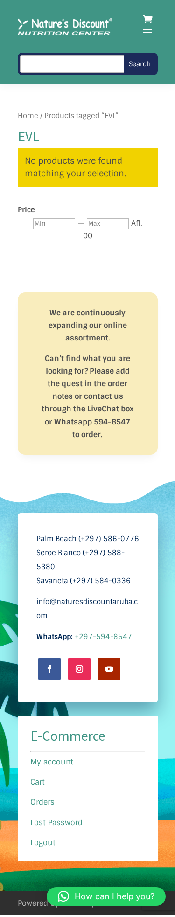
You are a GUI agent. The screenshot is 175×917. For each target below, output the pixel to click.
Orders (42, 802)
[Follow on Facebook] (49, 669)
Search (140, 64)
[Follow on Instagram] (79, 669)
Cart (37, 782)
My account (51, 762)
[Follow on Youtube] (109, 669)
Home (28, 115)
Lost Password (56, 822)
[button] (106, 896)
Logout (43, 843)
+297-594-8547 (103, 636)
